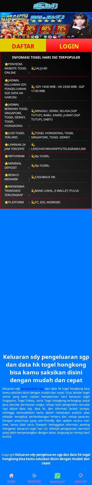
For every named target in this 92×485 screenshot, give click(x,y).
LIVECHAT (80, 482)
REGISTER (34, 482)
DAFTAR (23, 46)
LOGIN (69, 46)
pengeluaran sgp (32, 389)
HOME (11, 482)
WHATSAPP (57, 482)
